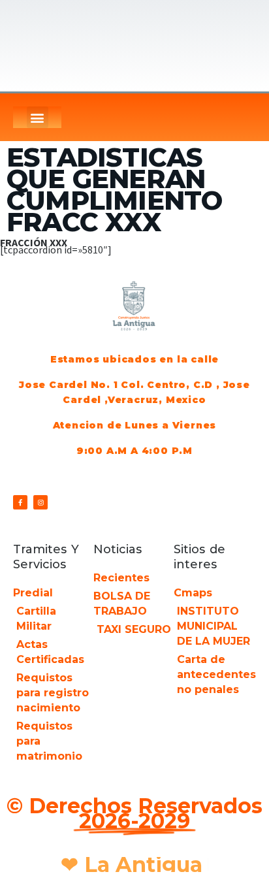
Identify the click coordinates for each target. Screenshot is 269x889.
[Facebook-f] (20, 502)
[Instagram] (40, 502)
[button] (37, 117)
